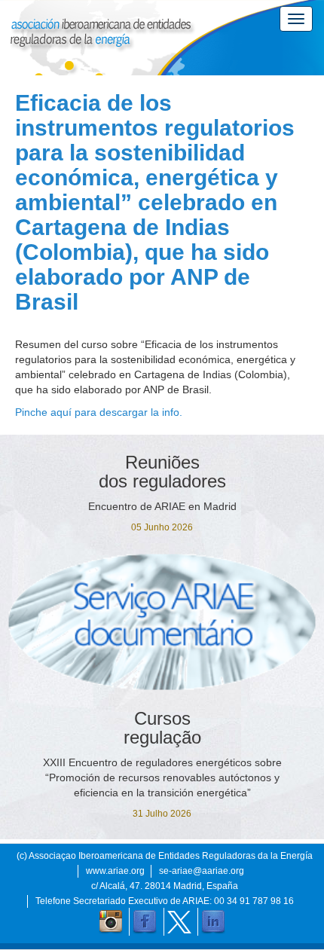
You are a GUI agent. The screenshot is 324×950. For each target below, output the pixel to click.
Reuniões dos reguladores (162, 471)
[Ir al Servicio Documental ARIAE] (162, 622)
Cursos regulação (162, 727)
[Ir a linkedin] (213, 922)
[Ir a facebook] (145, 922)
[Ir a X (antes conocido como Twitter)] (179, 922)
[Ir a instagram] (111, 922)
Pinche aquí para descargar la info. (98, 412)
